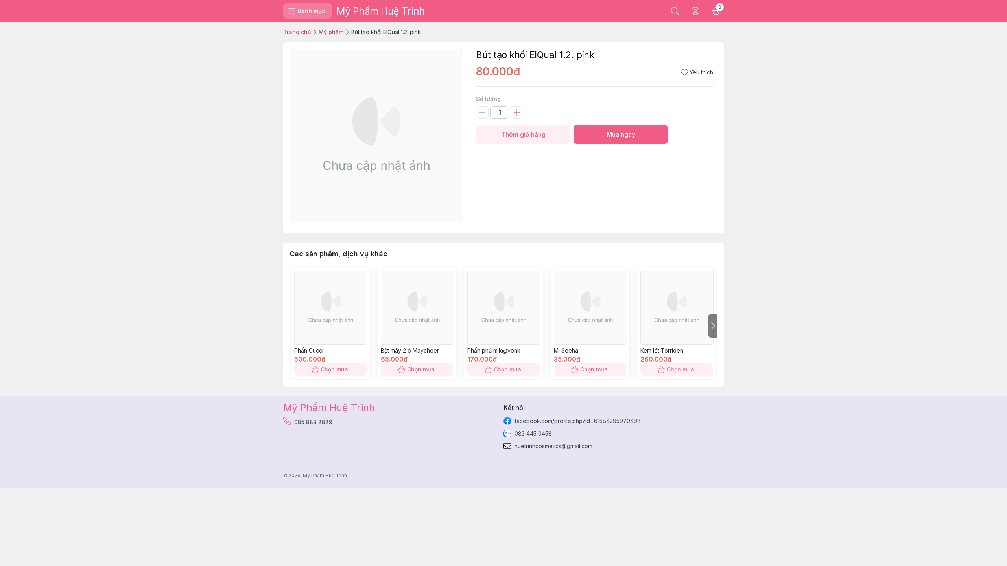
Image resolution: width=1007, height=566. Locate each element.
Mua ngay (621, 134)
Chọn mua (334, 369)
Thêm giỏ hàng (523, 134)
